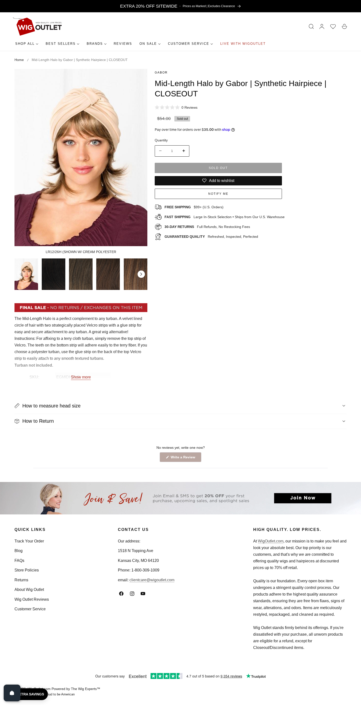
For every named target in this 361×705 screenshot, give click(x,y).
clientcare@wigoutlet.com (151, 580)
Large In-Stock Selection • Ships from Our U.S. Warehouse (225, 217)
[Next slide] (141, 274)
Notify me (218, 193)
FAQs (19, 560)
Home (19, 60)
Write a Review (184, 458)
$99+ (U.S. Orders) (194, 207)
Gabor (161, 72)
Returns (21, 580)
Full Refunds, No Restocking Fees (207, 226)
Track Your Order (29, 541)
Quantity (161, 140)
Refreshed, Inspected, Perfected (211, 236)
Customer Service (30, 609)
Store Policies (26, 570)
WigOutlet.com (270, 541)
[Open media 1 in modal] (138, 78)
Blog (18, 551)
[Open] (12, 693)
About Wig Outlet (29, 589)
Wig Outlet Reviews (31, 599)
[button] (311, 26)
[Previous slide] (20, 274)
